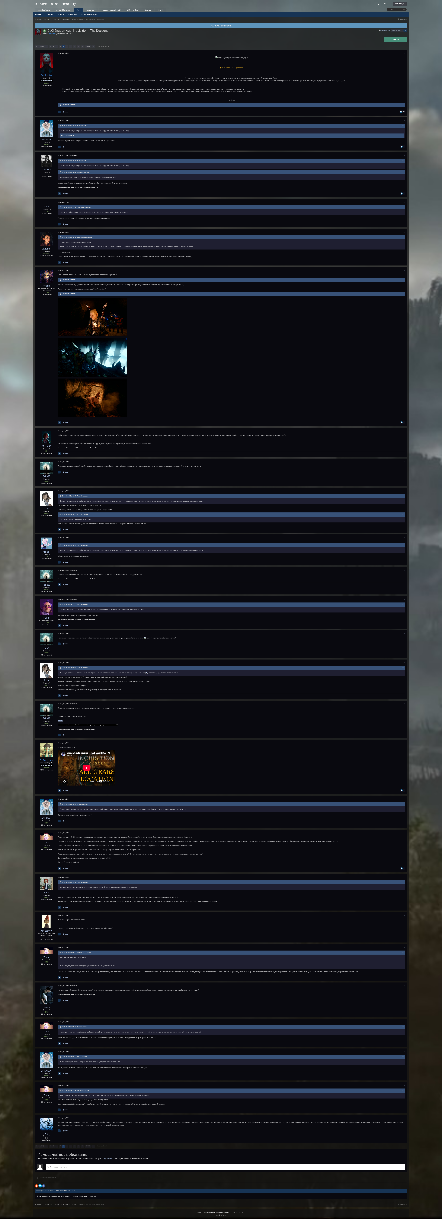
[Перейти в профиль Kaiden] (46, 995)
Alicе (46, 508)
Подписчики (396, 30)
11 (74, 46)
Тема (199, 1212)
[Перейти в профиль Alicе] (46, 498)
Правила (61, 14)
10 (70, 46)
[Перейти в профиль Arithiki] (46, 543)
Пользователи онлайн (89, 14)
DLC (72, 34)
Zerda (46, 842)
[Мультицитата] (59, 112)
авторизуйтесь (107, 1159)
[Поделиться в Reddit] (36, 1185)
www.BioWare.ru (44, 10)
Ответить (395, 39)
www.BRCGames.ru (63, 10)
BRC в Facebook (133, 10)
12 (78, 46)
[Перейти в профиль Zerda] (46, 836)
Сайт (78, 10)
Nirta (46, 206)
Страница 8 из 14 (102, 46)
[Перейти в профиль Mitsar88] (46, 437)
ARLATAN (46, 139)
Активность (91, 10)
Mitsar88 (46, 446)
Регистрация (399, 4)
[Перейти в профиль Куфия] (46, 276)
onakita (46, 618)
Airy (46, 1133)
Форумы (38, 14)
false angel (46, 169)
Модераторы (72, 14)
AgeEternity (46, 930)
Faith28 (46, 476)
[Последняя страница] (93, 46)
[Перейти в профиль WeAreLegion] (46, 750)
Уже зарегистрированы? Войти (378, 4)
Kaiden (46, 1007)
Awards (160, 10)
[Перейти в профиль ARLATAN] (46, 128)
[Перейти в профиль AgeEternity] (46, 921)
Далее (88, 46)
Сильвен (46, 248)
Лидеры (148, 10)
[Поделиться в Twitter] (40, 1185)
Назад (42, 46)
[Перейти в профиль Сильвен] (46, 239)
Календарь (49, 14)
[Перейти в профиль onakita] (46, 607)
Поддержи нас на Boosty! (111, 10)
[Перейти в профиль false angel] (46, 161)
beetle (60, 721)
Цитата (65, 112)
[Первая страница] (36, 46)
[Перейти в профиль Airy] (46, 1124)
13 (82, 46)
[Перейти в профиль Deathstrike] (38, 32)
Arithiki (46, 551)
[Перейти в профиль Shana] (46, 883)
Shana (46, 892)
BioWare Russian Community (55, 4)
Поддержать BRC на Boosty (221, 25)
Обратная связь (237, 1212)
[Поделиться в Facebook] (43, 1185)
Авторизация (385, 30)
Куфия (46, 285)
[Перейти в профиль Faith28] (46, 468)
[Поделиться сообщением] (404, 53)
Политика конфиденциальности (216, 1212)
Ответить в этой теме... (58, 1167)
